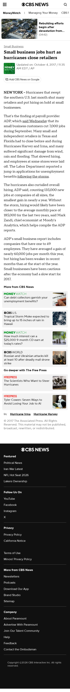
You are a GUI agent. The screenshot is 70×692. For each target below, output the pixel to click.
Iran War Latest (13, 469)
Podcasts (9, 582)
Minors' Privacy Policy (18, 559)
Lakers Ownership (15, 481)
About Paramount (15, 618)
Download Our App (16, 588)
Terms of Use (12, 553)
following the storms (33, 176)
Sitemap (9, 601)
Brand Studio (12, 595)
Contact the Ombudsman (20, 649)
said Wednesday (34, 121)
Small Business (14, 46)
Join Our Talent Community (21, 630)
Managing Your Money (43, 13)
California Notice (15, 540)
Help (7, 637)
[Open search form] (65, 4)
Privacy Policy (13, 534)
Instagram (10, 511)
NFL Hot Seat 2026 (16, 475)
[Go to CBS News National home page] (35, 4)
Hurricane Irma (20, 414)
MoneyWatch (12, 13)
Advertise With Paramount (21, 624)
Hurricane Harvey (46, 414)
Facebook (10, 504)
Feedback (10, 643)
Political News (13, 462)
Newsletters (11, 576)
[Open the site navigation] (12, 4)
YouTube (9, 498)
